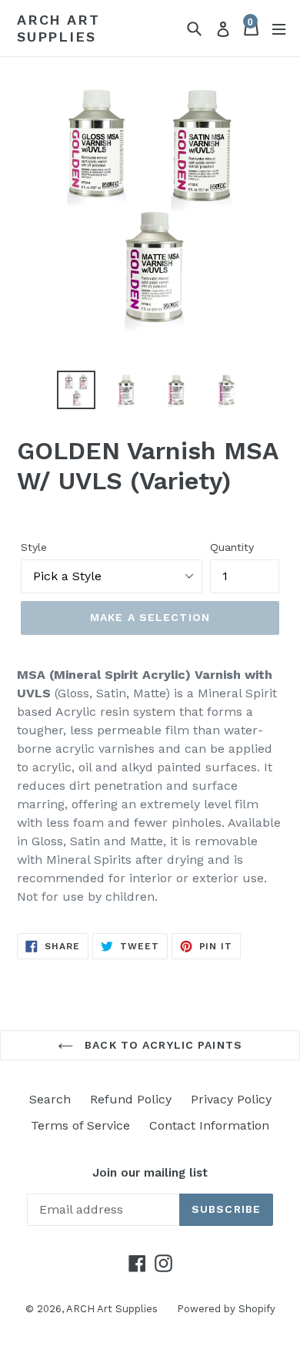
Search (50, 1099)
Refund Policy (131, 1099)
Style (34, 547)
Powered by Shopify (226, 1309)
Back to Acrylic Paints (161, 1045)
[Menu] (279, 28)
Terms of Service (80, 1125)
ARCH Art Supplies (58, 28)
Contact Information (209, 1125)
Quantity (232, 547)
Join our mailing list (150, 1173)
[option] (77, 390)
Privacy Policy (231, 1099)
